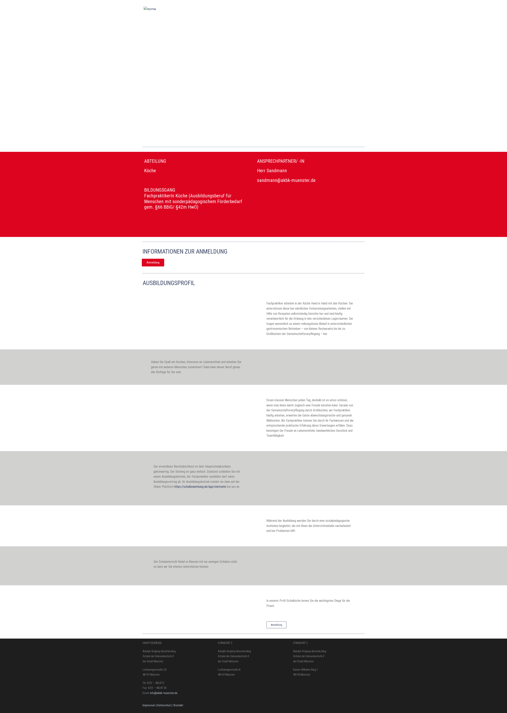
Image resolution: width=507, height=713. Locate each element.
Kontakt (178, 705)
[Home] (150, 9)
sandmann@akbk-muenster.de (286, 180)
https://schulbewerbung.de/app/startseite (200, 487)
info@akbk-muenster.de (163, 693)
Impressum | (150, 705)
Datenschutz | (165, 705)
